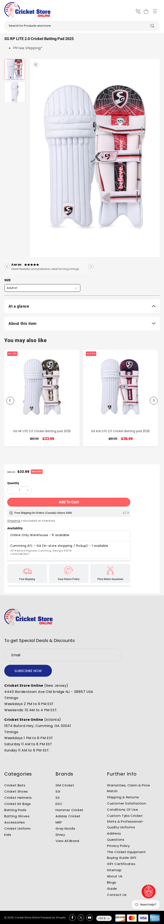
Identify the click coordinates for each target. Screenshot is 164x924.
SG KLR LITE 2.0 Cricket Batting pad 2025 (120, 431)
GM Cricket (65, 785)
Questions (115, 839)
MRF (59, 822)
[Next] (154, 400)
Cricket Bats (14, 785)
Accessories (14, 822)
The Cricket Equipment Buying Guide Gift (126, 855)
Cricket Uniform (17, 828)
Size (7, 280)
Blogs (111, 882)
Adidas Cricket (68, 816)
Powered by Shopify (53, 917)
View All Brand (67, 841)
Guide (112, 888)
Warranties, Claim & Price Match (128, 788)
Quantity (13, 483)
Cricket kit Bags (17, 804)
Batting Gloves (16, 816)
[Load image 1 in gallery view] (14, 69)
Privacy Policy (118, 845)
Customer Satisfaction (126, 803)
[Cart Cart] (147, 11)
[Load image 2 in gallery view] (14, 92)
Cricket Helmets (18, 797)
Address (114, 833)
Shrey (60, 834)
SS (58, 797)
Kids (7, 834)
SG (58, 791)
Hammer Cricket (69, 810)
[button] (155, 11)
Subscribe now (28, 670)
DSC (59, 804)
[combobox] (82, 26)
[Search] (152, 25)
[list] (82, 401)
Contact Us (117, 894)
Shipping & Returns (123, 797)
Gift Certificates (121, 864)
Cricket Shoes (16, 791)
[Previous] (10, 400)
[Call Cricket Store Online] (138, 11)
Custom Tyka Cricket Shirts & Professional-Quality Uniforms (125, 821)
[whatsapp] (149, 891)
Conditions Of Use (122, 809)
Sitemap (114, 870)
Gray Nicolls (65, 828)
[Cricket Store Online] (28, 617)
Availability (15, 528)
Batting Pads (15, 810)
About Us (115, 876)
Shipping (13, 520)
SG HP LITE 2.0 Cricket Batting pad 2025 (42, 431)
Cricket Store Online (27, 917)
